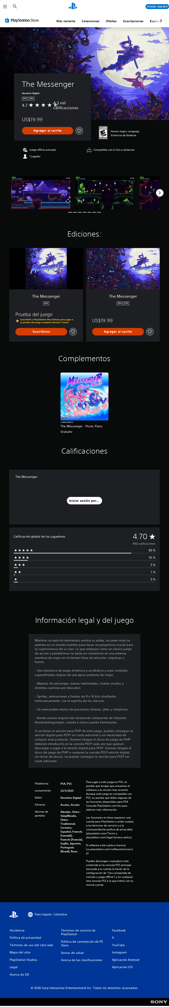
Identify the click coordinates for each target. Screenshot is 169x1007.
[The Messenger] (40, 192)
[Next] (159, 193)
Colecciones (90, 21)
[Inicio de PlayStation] (72, 6)
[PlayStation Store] (23, 20)
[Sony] (159, 1005)
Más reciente (65, 21)
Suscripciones (133, 21)
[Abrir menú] (5, 6)
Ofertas (111, 21)
